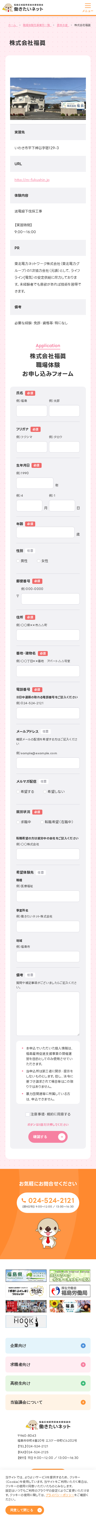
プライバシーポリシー (60, 1495)
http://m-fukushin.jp (32, 179)
